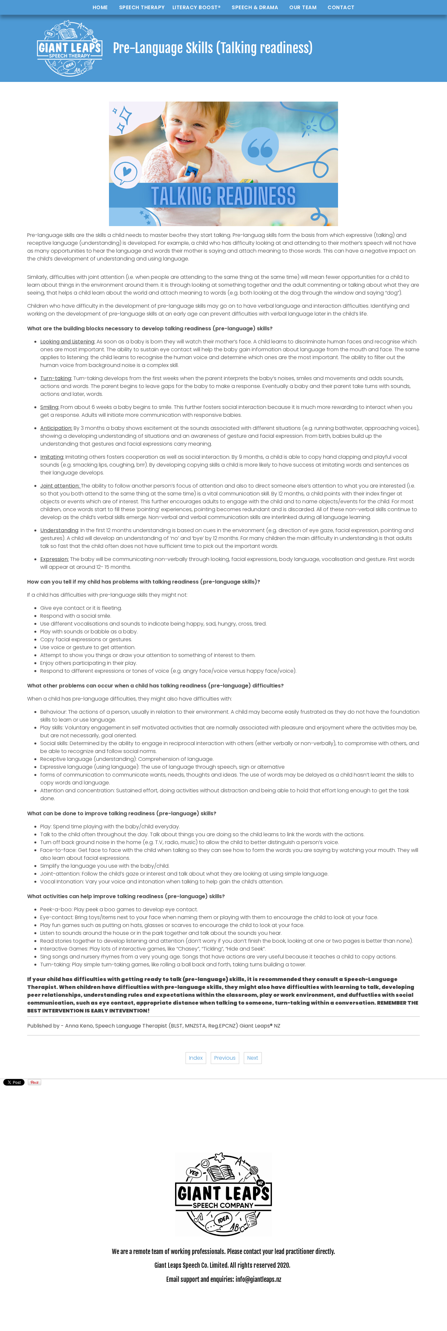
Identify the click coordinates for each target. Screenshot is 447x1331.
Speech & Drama (255, 7)
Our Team (302, 7)
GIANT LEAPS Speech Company (225, 1300)
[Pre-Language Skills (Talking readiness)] (223, 224)
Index (196, 1058)
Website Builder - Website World (223, 1321)
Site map (273, 1300)
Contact (341, 7)
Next (252, 1058)
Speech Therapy (142, 7)
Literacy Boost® (196, 7)
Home (100, 7)
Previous (225, 1058)
